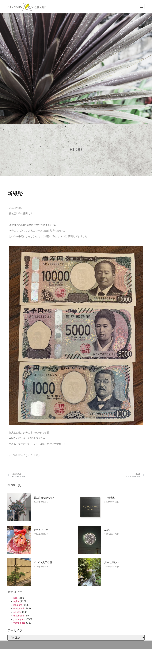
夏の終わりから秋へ (45, 497)
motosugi (18, 608)
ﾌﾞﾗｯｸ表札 (109, 497)
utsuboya (18, 615)
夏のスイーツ (41, 530)
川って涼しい (111, 562)
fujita (16, 601)
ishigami (18, 604)
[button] (141, 6)
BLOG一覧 (14, 485)
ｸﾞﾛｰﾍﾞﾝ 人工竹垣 (43, 562)
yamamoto (19, 622)
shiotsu (17, 612)
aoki (15, 597)
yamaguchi (19, 619)
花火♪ (107, 530)
